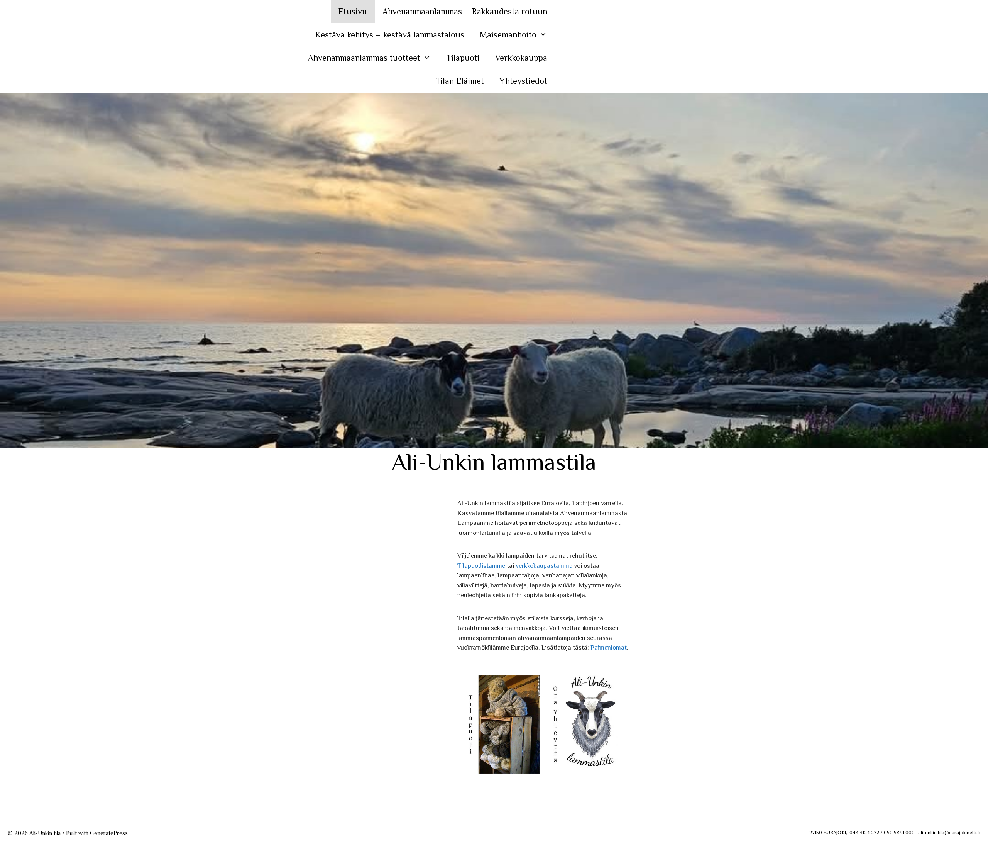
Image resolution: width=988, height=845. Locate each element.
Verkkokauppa (521, 58)
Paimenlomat (608, 647)
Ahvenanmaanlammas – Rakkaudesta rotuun (464, 11)
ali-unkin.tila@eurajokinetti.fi (949, 832)
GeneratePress (109, 833)
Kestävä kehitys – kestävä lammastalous (389, 34)
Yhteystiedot (523, 81)
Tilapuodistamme (481, 565)
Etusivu (352, 11)
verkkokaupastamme (544, 565)
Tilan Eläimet (460, 81)
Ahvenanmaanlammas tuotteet (364, 58)
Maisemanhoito (508, 34)
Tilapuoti (463, 58)
